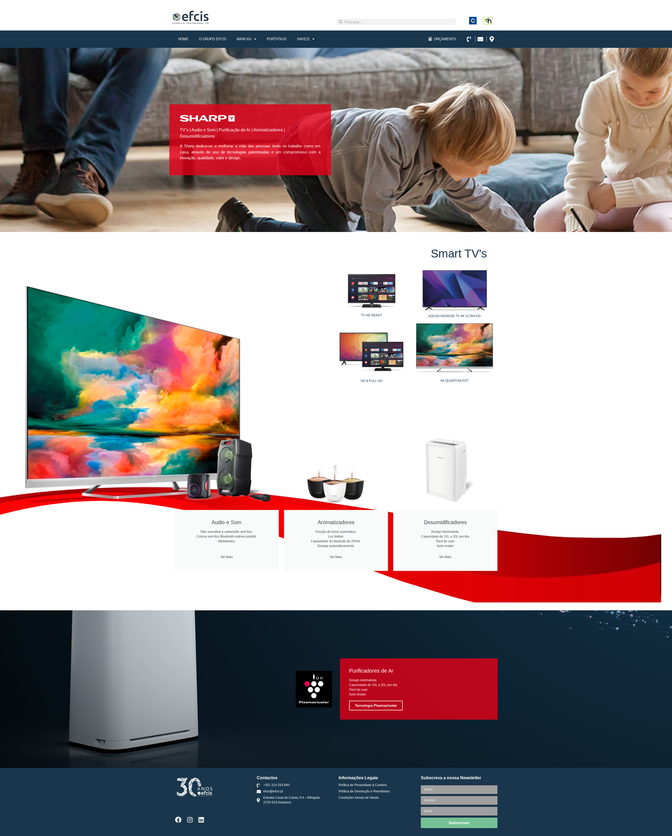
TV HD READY (371, 315)
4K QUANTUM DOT (454, 381)
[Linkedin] (201, 820)
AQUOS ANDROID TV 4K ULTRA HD (454, 316)
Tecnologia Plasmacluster (376, 706)
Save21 (303, 39)
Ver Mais (226, 557)
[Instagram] (190, 820)
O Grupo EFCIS (212, 39)
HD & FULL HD (371, 381)
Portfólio (276, 39)
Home (183, 39)
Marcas (244, 39)
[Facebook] (178, 820)
